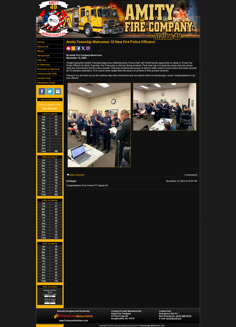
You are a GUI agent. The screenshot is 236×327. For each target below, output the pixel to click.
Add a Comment (77, 175)
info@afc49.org (173, 318)
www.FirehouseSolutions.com (73, 320)
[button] (49, 46)
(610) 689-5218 (183, 316)
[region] (50, 62)
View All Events (49, 108)
